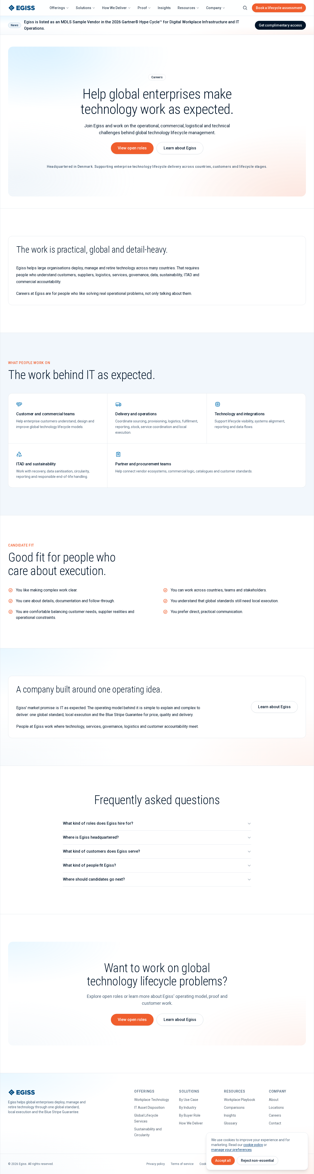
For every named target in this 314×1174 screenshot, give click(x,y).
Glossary (230, 1123)
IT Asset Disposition (149, 1107)
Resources (186, 8)
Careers (275, 1115)
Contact (275, 1123)
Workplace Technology (151, 1100)
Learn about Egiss (180, 148)
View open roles (132, 148)
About (273, 1100)
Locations (276, 1107)
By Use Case (188, 1100)
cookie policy (253, 1145)
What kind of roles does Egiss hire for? (98, 823)
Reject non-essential (257, 1160)
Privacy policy (155, 1164)
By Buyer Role (189, 1115)
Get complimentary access (280, 25)
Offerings (57, 8)
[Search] (245, 8)
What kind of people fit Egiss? (89, 865)
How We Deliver (114, 8)
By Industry (187, 1107)
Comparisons (234, 1107)
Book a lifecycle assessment (279, 8)
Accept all (223, 1160)
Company (213, 8)
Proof (142, 8)
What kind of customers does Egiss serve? (101, 851)
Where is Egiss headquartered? (91, 837)
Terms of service (182, 1164)
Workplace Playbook (239, 1100)
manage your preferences (231, 1150)
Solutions (83, 8)
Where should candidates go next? (94, 879)
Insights (164, 8)
